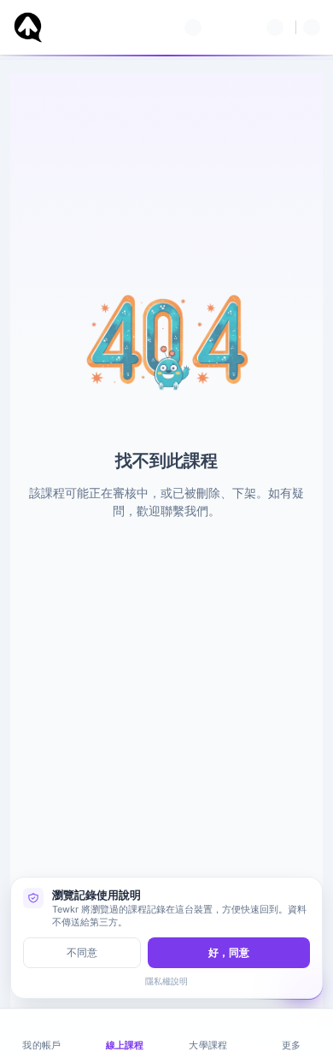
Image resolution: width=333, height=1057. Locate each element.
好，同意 (228, 952)
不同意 (82, 952)
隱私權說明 (166, 981)
